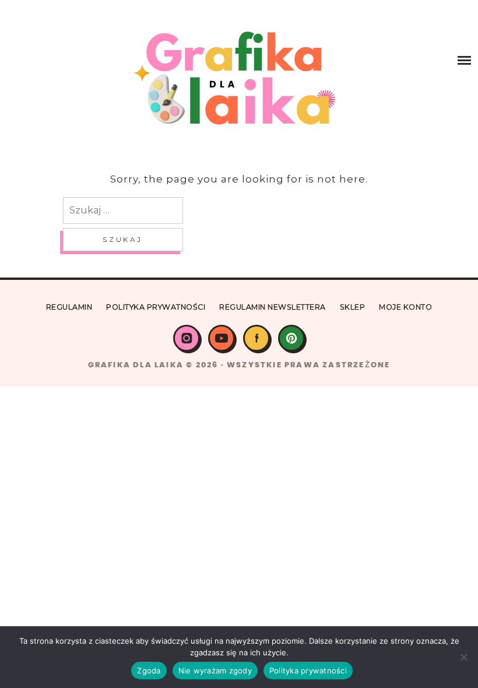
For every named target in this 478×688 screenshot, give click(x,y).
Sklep (352, 307)
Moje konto (405, 307)
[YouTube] (221, 338)
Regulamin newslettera (272, 307)
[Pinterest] (291, 338)
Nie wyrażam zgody (215, 670)
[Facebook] (256, 338)
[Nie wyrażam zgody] (463, 657)
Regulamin (69, 307)
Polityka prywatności (155, 307)
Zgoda (148, 670)
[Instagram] (186, 338)
